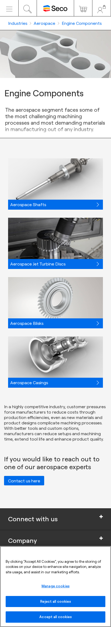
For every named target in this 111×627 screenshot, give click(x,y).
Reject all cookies (55, 601)
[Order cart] (83, 8)
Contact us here (24, 480)
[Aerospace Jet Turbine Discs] (55, 239)
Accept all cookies (55, 617)
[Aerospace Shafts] (55, 180)
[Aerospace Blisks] (55, 298)
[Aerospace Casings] (55, 358)
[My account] (101, 8)
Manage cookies (55, 586)
